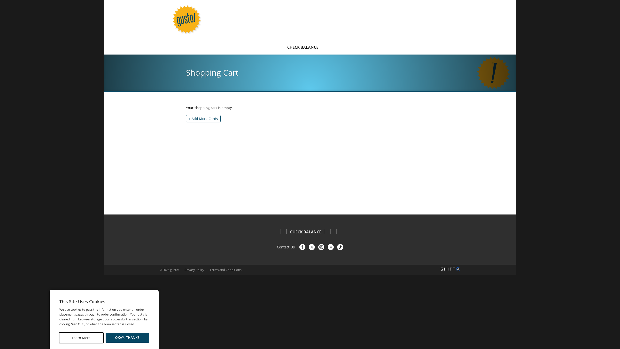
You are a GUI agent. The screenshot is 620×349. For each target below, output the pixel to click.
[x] (312, 247)
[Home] (186, 19)
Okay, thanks (127, 337)
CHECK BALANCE (302, 47)
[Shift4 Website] (450, 269)
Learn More (81, 337)
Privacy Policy (194, 270)
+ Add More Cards (203, 118)
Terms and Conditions (225, 270)
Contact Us (286, 247)
